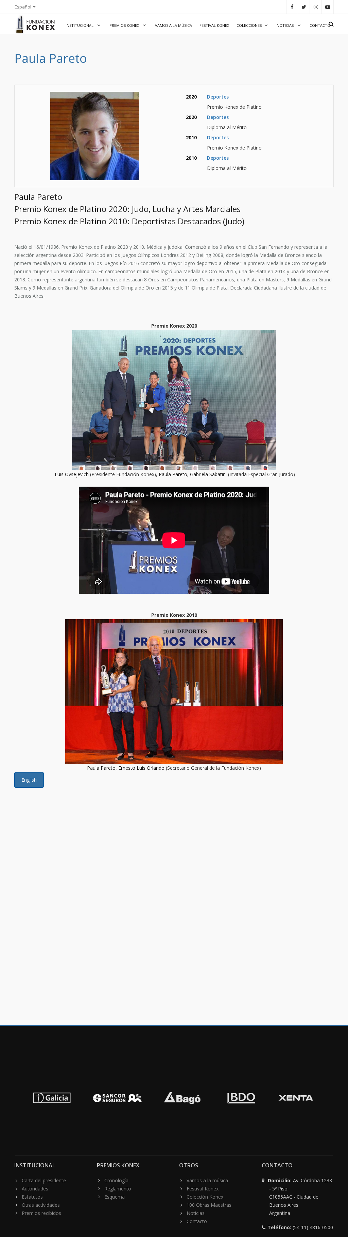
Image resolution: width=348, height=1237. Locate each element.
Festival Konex (214, 25)
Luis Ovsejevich (72, 474)
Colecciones (249, 25)
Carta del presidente (44, 1180)
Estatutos (32, 1197)
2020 (191, 96)
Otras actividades (41, 1205)
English (29, 780)
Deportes (218, 96)
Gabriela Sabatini (208, 474)
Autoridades (35, 1188)
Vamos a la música (173, 25)
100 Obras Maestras (209, 1205)
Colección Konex (205, 1197)
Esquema (114, 1197)
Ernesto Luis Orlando (141, 768)
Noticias (286, 25)
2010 (191, 137)
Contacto (320, 25)
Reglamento (117, 1188)
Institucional (80, 25)
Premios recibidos (41, 1213)
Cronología (116, 1180)
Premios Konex (124, 25)
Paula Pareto (173, 474)
